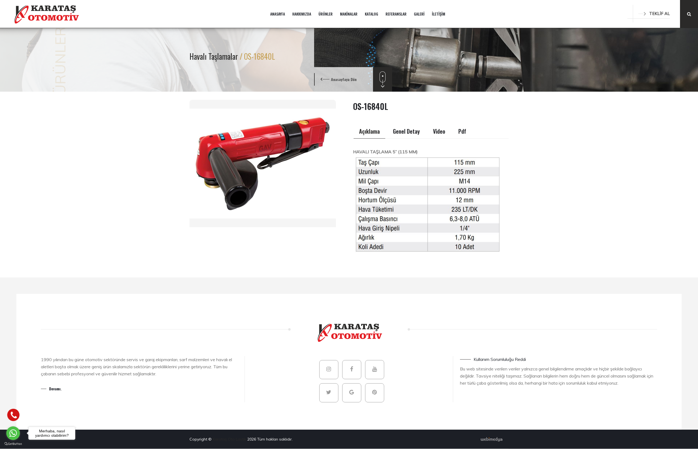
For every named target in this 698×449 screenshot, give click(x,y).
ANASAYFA (277, 14)
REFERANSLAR (396, 14)
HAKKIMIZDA (301, 14)
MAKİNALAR (348, 14)
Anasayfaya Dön (344, 79)
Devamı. (55, 388)
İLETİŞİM (438, 14)
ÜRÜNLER (325, 14)
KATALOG (371, 14)
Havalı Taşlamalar (214, 56)
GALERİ (419, 14)
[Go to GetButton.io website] (13, 443)
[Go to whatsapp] (13, 433)
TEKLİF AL (659, 13)
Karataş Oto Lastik (230, 439)
